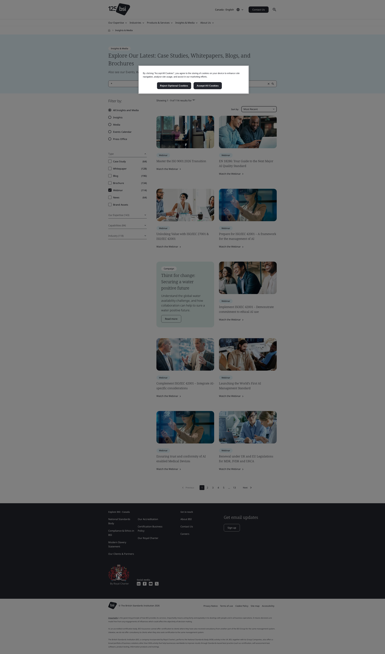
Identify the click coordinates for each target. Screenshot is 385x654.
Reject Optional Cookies (174, 85)
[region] (193, 79)
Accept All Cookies (208, 85)
